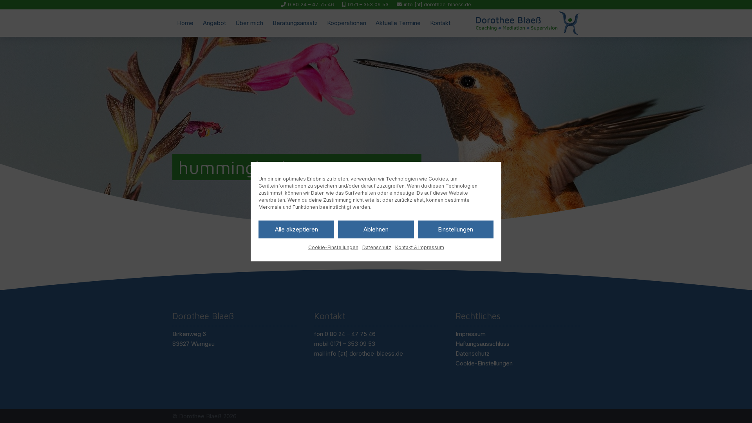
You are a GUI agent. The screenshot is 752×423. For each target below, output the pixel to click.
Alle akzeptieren (296, 229)
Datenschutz (376, 247)
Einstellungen (455, 229)
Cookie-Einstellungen (333, 247)
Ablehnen (376, 229)
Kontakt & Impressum (419, 247)
